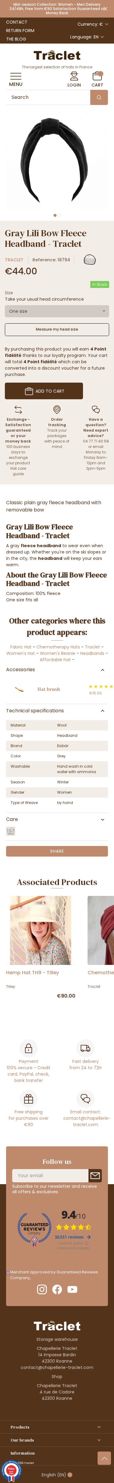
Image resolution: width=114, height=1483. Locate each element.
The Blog (16, 39)
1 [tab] (55, 215)
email (98, 446)
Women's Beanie (57, 653)
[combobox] (57, 311)
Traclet (14, 260)
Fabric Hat (21, 647)
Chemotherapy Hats (58, 647)
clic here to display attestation (61, 1277)
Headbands (92, 653)
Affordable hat (55, 660)
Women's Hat (20, 653)
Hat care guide (18, 471)
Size (9, 293)
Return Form (20, 31)
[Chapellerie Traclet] (57, 54)
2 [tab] (59, 215)
